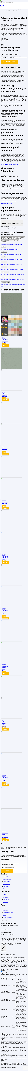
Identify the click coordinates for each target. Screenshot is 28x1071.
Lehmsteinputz (6, 884)
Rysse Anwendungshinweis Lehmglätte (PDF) (11, 259)
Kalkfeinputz (6, 886)
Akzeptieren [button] (10, 944)
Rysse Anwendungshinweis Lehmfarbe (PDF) (11, 249)
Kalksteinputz (3, 338)
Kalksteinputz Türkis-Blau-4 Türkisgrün (5, 395)
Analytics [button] (3, 1045)
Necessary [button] (3, 970)
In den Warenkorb (9, 61)
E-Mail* (2, 867)
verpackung (5, 54)
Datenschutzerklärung (8, 912)
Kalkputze (4, 337)
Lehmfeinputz (6, 881)
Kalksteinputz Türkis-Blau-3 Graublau (5, 449)
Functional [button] (3, 1031)
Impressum (5, 910)
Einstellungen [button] (4, 944)
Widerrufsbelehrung (7, 917)
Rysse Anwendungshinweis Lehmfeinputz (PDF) (12, 254)
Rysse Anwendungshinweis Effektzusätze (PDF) (12, 269)
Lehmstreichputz (7, 879)
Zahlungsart (6, 899)
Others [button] (2, 1060)
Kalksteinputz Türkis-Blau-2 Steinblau (5, 504)
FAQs (4, 894)
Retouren (5, 902)
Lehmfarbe (5, 876)
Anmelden (6, 871)
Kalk (2, 337)
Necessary (4, 972)
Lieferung (5, 897)
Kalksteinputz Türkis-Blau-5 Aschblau (5, 341)
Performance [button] (3, 1038)
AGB (4, 915)
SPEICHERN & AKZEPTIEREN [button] (8, 1067)
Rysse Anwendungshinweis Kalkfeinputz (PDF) (11, 264)
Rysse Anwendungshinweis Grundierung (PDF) (11, 244)
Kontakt (5, 907)
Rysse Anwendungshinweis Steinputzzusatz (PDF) (12, 274)
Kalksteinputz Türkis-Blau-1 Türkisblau (5, 558)
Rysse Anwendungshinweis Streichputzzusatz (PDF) (12, 279)
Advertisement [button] (4, 1052)
